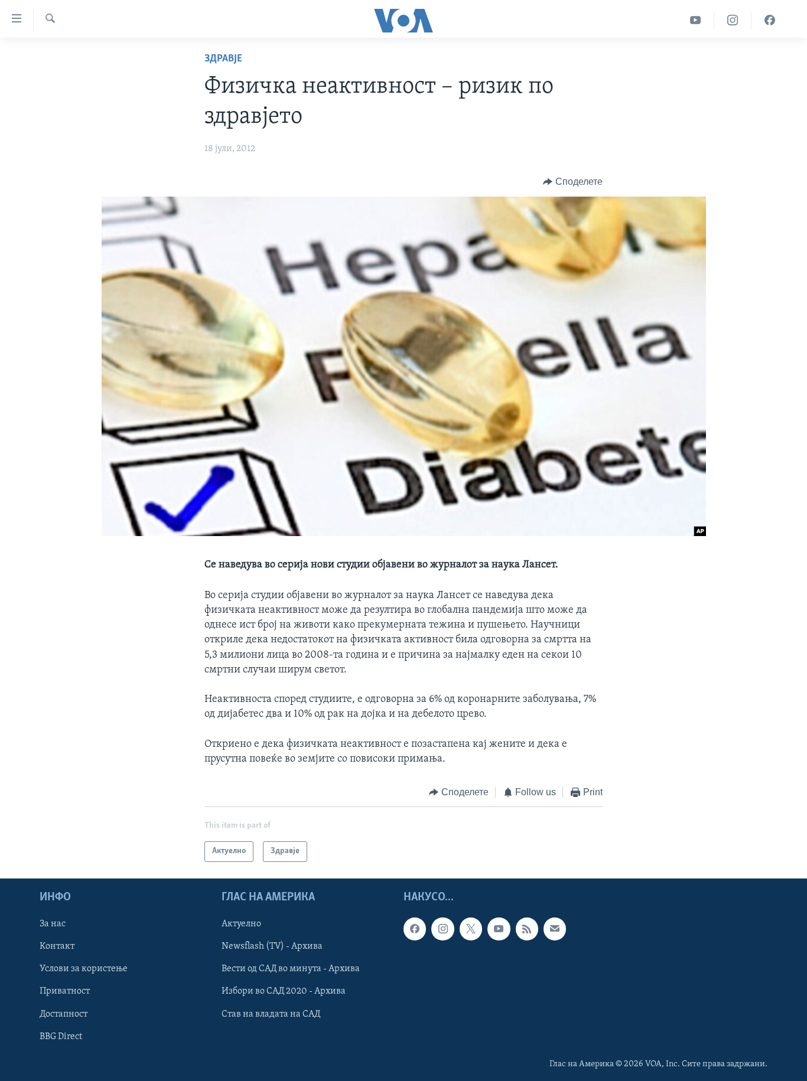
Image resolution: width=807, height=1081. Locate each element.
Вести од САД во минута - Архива (291, 969)
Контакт (57, 946)
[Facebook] (769, 20)
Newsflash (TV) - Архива (272, 946)
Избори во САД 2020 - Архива (284, 991)
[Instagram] (732, 20)
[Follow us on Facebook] (414, 928)
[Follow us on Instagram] (442, 928)
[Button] (573, 182)
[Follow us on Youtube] (498, 928)
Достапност (63, 1013)
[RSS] (527, 928)
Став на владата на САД (271, 1013)
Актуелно (241, 924)
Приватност (65, 991)
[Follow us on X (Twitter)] (471, 928)
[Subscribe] (555, 928)
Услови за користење (84, 969)
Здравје (223, 59)
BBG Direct (61, 1036)
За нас (53, 924)
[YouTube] (695, 20)
